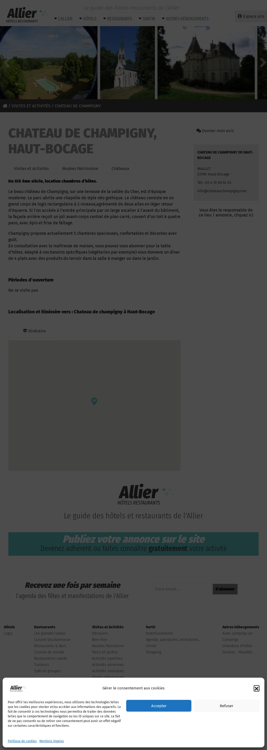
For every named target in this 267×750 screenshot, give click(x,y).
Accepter (159, 706)
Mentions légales (51, 741)
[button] (256, 688)
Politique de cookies (22, 741)
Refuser (226, 706)
